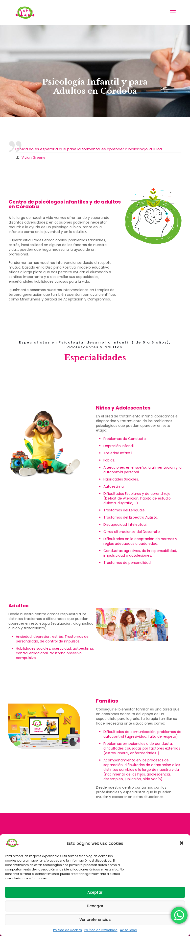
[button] (182, 843)
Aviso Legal (128, 930)
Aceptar (95, 892)
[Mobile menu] (173, 12)
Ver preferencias (95, 919)
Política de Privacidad (101, 930)
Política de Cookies (67, 930)
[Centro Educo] (25, 12)
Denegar (95, 906)
